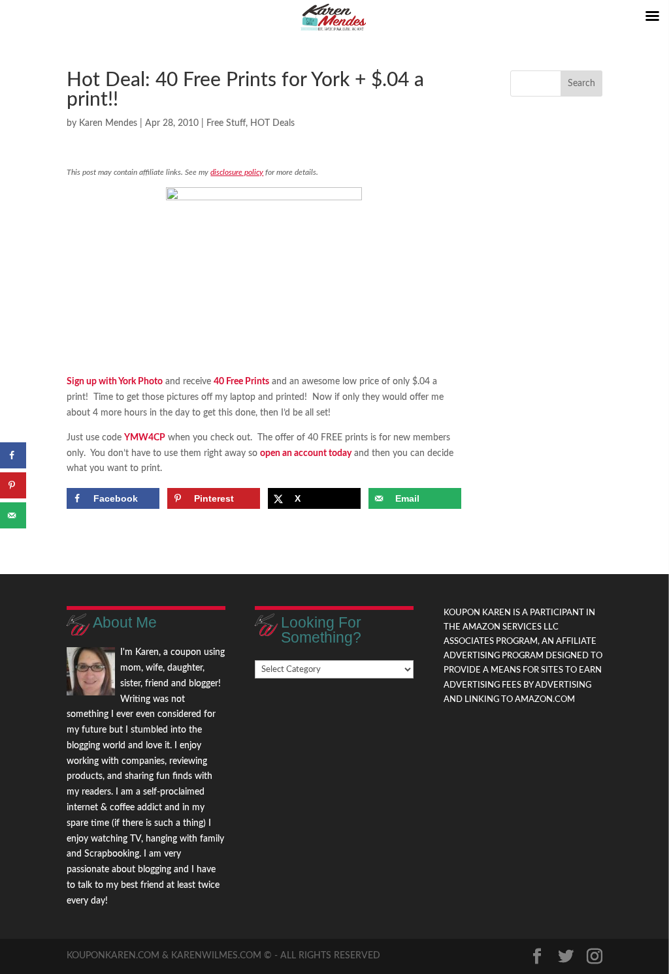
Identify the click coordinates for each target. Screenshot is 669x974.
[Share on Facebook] (13, 455)
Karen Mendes (108, 123)
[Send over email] (13, 515)
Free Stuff (226, 123)
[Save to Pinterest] (13, 485)
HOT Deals (272, 123)
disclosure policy (236, 172)
